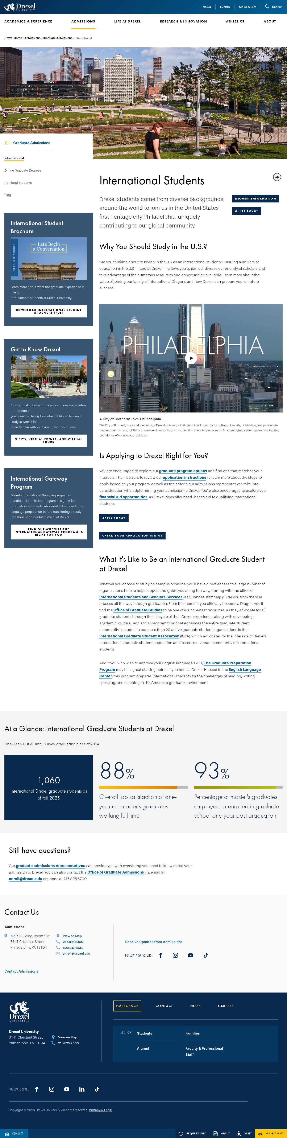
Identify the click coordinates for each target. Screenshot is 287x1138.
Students (144, 1033)
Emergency (127, 1006)
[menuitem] (31, 21)
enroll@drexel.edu (25, 878)
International (14, 158)
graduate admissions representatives (50, 865)
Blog (7, 195)
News (207, 7)
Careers (226, 1006)
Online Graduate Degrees (22, 170)
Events (225, 7)
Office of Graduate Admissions (115, 872)
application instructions (184, 477)
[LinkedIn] (81, 1089)
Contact (164, 1006)
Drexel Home (13, 38)
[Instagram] (175, 955)
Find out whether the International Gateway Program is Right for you (48, 532)
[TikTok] (205, 955)
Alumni (143, 1048)
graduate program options (183, 471)
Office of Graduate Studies (137, 610)
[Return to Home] (19, 7)
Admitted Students (18, 183)
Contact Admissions (21, 971)
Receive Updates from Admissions (154, 942)
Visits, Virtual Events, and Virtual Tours (48, 440)
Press (195, 1006)
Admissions (32, 38)
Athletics (235, 21)
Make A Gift (247, 7)
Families (193, 1033)
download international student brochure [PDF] (49, 311)
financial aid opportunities (123, 497)
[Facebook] (160, 955)
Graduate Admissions (57, 38)
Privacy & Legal (100, 1110)
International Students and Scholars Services (141, 597)
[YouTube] (190, 955)
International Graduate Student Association (139, 636)
